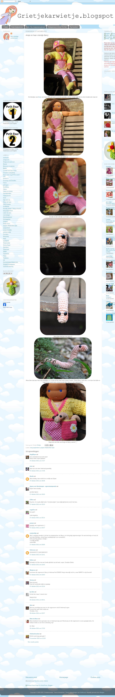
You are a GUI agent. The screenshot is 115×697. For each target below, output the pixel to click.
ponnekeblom (110, 237)
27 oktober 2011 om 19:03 (37, 494)
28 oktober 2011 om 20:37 (37, 613)
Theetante (6, 253)
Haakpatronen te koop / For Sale (57, 27)
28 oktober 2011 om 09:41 (37, 600)
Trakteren (6, 258)
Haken (5, 189)
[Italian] (107, 35)
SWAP (5, 251)
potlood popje (7, 232)
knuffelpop (6, 206)
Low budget (6, 215)
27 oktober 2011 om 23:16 (37, 586)
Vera (31, 605)
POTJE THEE (110, 284)
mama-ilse (109, 256)
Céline (32, 499)
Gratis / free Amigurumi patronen (35, 27)
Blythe (5, 168)
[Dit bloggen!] (47, 445)
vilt (4, 260)
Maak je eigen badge (7, 307)
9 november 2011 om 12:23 (37, 638)
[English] (107, 33)
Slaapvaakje (6, 243)
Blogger (102, 692)
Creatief (108, 166)
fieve (107, 295)
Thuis (4, 256)
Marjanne (32, 570)
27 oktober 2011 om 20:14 (37, 517)
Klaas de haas (7, 202)
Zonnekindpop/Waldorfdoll (10, 262)
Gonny (32, 580)
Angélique (33, 454)
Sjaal (4, 238)
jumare (32, 523)
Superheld (6, 249)
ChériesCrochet (34, 633)
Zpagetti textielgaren (9, 264)
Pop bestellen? (74, 27)
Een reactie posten (33, 642)
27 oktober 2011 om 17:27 (37, 460)
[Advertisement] (63, 661)
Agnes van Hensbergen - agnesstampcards (43, 486)
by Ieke (32, 592)
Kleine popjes (7, 204)
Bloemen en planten (9, 166)
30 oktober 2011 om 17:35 (37, 628)
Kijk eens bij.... (7, 200)
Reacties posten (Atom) (41, 681)
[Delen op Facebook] (51, 445)
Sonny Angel (6, 245)
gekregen (6, 185)
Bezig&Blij (109, 272)
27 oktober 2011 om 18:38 (37, 480)
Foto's (5, 182)
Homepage (63, 677)
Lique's (108, 301)
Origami (5, 221)
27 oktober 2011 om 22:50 (37, 574)
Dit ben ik (5, 178)
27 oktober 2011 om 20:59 (37, 544)
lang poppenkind (35, 447)
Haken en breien (8, 191)
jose (31, 466)
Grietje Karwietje (6, 302)
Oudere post (95, 677)
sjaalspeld (6, 240)
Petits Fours (6, 223)
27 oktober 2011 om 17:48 (37, 471)
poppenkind (6, 228)
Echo (113, 103)
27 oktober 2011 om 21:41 (37, 554)
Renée (32, 476)
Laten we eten (7, 213)
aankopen (6, 157)
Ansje (39, 97)
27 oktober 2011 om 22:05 (37, 564)
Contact (6, 27)
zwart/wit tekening (8, 266)
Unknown (33, 550)
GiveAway (6, 187)
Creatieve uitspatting (9, 172)
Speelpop (6, 247)
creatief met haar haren (10, 170)
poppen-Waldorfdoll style (47, 447)
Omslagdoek (6, 219)
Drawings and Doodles (9, 180)
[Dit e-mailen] (45, 445)
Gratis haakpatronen (17, 27)
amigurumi (6, 159)
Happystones (7, 195)
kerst (4, 197)
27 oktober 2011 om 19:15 (37, 504)
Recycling (6, 236)
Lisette (108, 219)
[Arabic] (107, 38)
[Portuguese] (108, 37)
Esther (32, 560)
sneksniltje (33, 533)
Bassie (5, 164)
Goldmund (83, 692)
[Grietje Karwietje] (4, 305)
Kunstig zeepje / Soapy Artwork (12, 208)
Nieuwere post (31, 677)
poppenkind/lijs (7, 230)
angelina (32, 509)
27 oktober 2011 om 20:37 (37, 527)
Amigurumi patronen (9, 162)
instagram (108, 297)
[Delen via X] (49, 445)
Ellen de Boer (34, 618)
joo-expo (109, 202)
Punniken (5, 234)
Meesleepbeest (7, 217)
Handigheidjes (7, 193)
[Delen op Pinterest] (52, 445)
